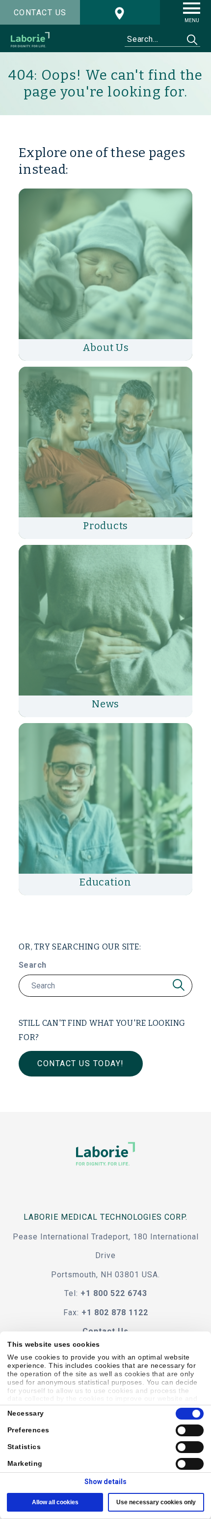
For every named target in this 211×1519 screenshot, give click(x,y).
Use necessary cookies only (156, 1502)
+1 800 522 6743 (113, 1293)
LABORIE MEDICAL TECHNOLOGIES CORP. (105, 1217)
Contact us (40, 12)
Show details (105, 1482)
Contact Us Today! (80, 1063)
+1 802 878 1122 (114, 1312)
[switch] (190, 1430)
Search (32, 965)
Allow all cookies (55, 1502)
